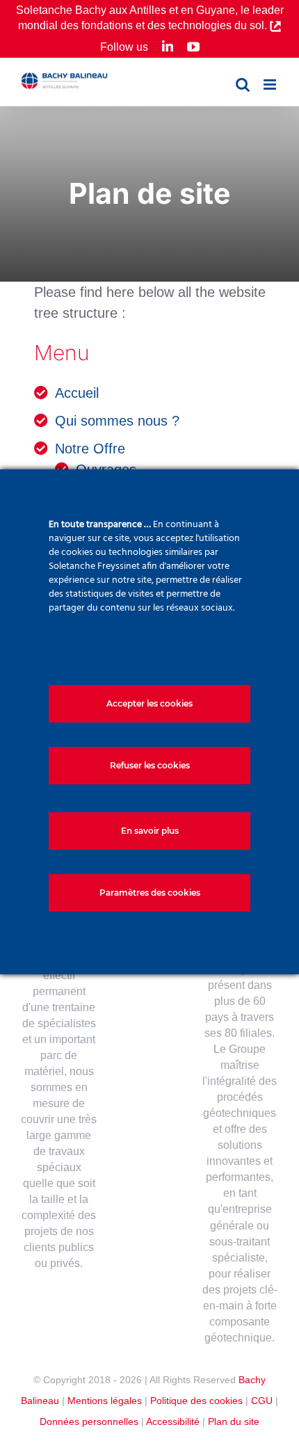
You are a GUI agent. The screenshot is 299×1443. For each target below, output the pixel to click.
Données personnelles (89, 1421)
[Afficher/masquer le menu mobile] (271, 84)
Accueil (77, 393)
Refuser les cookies (150, 765)
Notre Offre (90, 448)
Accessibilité (173, 1421)
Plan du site (233, 1421)
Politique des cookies (196, 1400)
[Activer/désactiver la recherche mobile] (243, 84)
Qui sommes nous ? (117, 420)
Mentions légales (104, 1400)
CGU (262, 1400)
